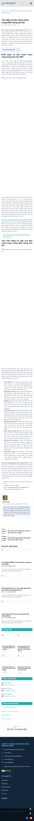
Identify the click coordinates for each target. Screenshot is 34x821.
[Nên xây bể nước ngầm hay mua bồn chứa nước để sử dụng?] (4, 531)
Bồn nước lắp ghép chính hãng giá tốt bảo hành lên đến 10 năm (19, 539)
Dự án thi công (6, 787)
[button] (22, 3)
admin (3, 25)
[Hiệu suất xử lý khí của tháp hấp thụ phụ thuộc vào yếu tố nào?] (25, 656)
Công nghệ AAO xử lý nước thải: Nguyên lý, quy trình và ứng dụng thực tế (16, 589)
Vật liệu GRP (22, 440)
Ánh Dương (6, 502)
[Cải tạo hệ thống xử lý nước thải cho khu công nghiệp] (16, 601)
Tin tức (18, 25)
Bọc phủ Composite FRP (9, 711)
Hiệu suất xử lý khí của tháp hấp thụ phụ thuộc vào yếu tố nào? (24, 668)
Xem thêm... (4, 651)
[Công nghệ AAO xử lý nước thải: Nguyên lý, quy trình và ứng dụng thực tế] (16, 576)
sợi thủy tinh (16, 402)
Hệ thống (5, 783)
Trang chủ (5, 11)
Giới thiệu (5, 780)
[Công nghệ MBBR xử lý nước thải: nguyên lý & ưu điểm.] (16, 550)
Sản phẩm (5, 790)
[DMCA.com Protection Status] (6, 771)
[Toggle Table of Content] (17, 50)
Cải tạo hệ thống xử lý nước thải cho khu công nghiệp (9, 668)
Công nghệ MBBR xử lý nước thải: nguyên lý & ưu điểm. (8, 648)
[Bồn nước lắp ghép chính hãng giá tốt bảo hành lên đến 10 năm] (4, 538)
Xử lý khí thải (6, 715)
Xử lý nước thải (7, 719)
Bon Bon (5, 566)
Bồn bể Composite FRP (9, 707)
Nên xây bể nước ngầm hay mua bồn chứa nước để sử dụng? (19, 531)
